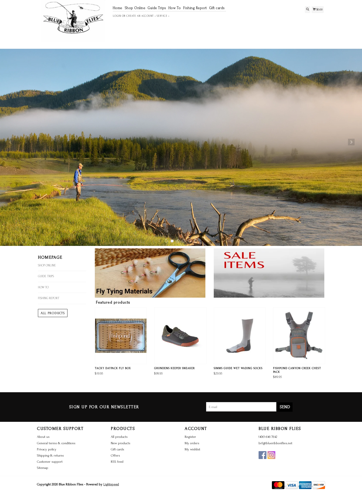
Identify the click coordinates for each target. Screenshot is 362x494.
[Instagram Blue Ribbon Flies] (271, 455)
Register (190, 437)
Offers (115, 455)
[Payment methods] (278, 485)
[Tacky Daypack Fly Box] (121, 335)
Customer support (50, 461)
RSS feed (117, 461)
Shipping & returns (50, 455)
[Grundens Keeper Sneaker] (180, 335)
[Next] (351, 142)
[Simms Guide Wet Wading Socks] (239, 335)
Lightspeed (111, 484)
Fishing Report (195, 8)
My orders (192, 443)
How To (174, 8)
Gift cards (217, 8)
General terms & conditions (56, 443)
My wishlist (192, 449)
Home (117, 8)
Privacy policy (46, 449)
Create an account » (141, 16)
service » (163, 16)
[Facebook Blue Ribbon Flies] (262, 455)
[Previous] (10, 142)
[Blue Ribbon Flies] (73, 23)
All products (53, 313)
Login (117, 16)
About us (43, 437)
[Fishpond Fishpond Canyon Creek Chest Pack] (299, 335)
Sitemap (42, 468)
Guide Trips (157, 8)
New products (120, 443)
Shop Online (135, 8)
